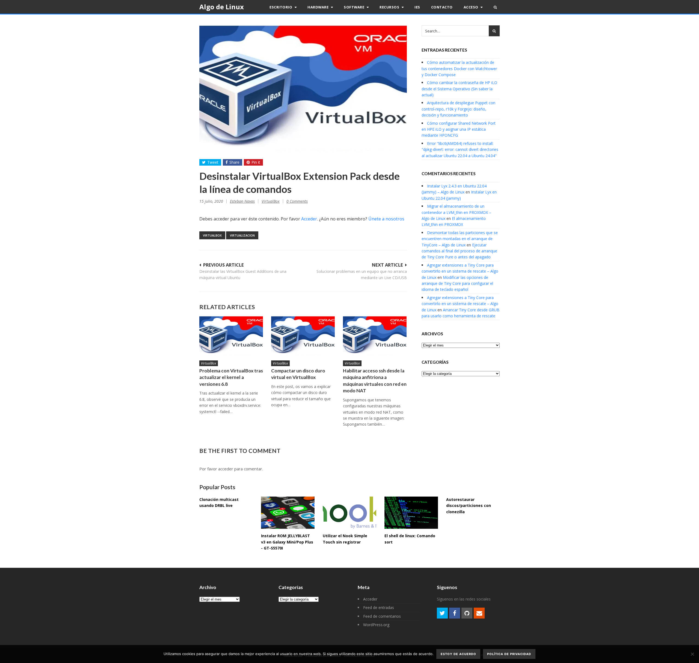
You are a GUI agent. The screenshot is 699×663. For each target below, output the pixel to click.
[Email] (479, 613)
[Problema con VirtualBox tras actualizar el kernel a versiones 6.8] (231, 335)
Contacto (442, 7)
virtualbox (212, 235)
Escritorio (281, 7)
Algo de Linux (221, 6)
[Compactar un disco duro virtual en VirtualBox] (303, 335)
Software (354, 7)
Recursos (390, 7)
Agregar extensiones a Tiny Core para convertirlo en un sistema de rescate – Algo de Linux (460, 271)
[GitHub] (466, 613)
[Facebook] (454, 613)
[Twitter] (442, 613)
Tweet (212, 162)
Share (234, 162)
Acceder (309, 219)
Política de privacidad (509, 654)
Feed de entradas (378, 607)
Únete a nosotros (386, 219)
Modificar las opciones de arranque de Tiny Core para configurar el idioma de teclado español (457, 283)
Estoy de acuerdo (458, 654)
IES (417, 7)
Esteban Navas (242, 201)
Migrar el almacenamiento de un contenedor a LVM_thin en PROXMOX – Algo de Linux (456, 212)
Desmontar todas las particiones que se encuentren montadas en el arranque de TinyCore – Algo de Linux (460, 238)
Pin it (255, 162)
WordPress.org (376, 624)
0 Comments (297, 201)
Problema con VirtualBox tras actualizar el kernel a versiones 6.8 (231, 377)
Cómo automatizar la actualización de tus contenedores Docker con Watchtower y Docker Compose (459, 68)
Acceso (471, 7)
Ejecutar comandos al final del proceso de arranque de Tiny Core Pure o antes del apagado (459, 251)
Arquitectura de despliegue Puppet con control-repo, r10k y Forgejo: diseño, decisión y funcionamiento (458, 109)
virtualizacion (242, 235)
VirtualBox (271, 201)
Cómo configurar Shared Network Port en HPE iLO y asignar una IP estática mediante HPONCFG (459, 129)
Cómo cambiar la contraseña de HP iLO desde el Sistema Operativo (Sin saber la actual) (459, 88)
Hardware (318, 7)
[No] (692, 654)
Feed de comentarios (382, 616)
